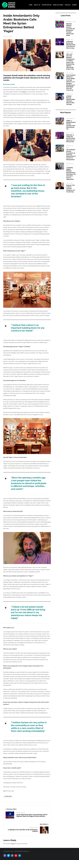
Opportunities (47, 5)
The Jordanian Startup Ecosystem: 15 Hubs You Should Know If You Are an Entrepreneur (71, 154)
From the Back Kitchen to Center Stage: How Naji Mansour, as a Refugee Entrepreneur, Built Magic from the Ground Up (70, 82)
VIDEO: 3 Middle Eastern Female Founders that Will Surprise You (71, 125)
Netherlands (8, 796)
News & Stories (58, 5)
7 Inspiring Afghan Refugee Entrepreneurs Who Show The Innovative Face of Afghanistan (71, 173)
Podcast (68, 5)
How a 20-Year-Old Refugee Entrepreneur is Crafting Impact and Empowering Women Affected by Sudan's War (70, 61)
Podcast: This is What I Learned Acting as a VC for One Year (70, 188)
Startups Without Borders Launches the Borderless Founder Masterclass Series (70, 29)
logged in (13, 843)
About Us (37, 5)
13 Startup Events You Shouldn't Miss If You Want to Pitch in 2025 (70, 45)
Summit (74, 5)
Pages (24, 91)
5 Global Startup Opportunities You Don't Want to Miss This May (70, 100)
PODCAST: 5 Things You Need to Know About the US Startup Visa (70, 138)
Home (30, 5)
